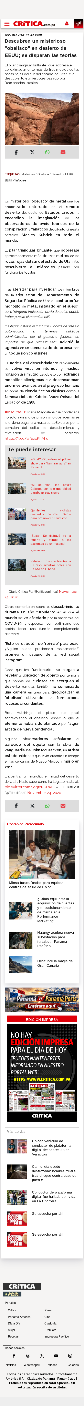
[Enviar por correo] (63, 153)
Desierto (57, 174)
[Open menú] (7, 24)
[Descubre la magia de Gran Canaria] (20, 964)
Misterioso (28, 174)
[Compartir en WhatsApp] (49, 151)
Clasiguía (50, 1323)
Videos (52, 1364)
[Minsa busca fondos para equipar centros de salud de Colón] (42, 854)
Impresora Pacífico (56, 1336)
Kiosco (48, 1310)
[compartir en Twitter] (32, 153)
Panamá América (19, 1316)
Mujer (11, 1330)
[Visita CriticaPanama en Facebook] (14, 1355)
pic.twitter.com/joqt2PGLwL (29, 787)
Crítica (12, 1310)
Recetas (13, 1336)
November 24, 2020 (44, 793)
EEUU (69, 174)
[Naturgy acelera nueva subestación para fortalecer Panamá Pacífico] (20, 940)
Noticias (11, 1364)
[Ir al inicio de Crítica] (34, 24)
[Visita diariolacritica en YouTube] (56, 1355)
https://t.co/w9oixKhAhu (26, 438)
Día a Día (14, 1323)
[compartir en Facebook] (16, 153)
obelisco (43, 174)
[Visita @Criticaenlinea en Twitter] (28, 1355)
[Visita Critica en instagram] (70, 1355)
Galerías (73, 1364)
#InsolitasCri (15, 412)
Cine (47, 1316)
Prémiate (50, 1330)
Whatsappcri (32, 1364)
